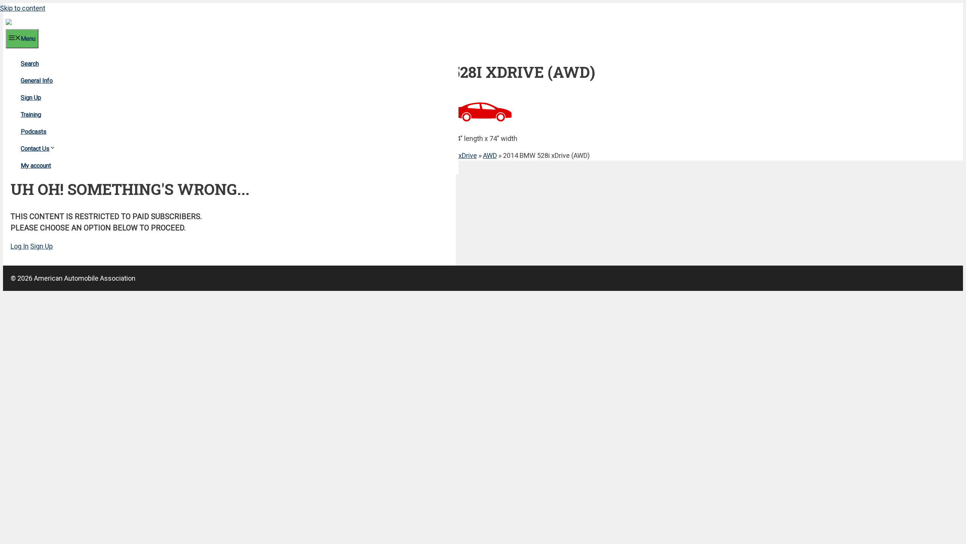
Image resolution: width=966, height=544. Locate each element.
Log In (20, 246)
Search (30, 63)
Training (31, 114)
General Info (37, 80)
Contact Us (35, 148)
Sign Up (31, 97)
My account (36, 165)
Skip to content (22, 8)
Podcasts (33, 131)
